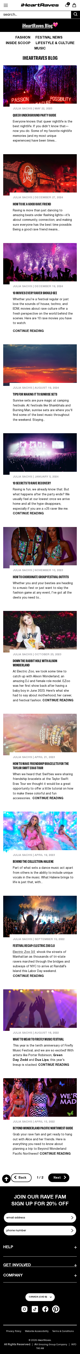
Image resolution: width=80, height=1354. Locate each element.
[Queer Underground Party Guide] (40, 86)
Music (40, 48)
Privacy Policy (13, 1331)
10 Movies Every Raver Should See (35, 293)
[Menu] (5, 5)
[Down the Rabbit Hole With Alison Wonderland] (40, 631)
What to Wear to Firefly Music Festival (38, 1039)
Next (58, 1177)
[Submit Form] (73, 1217)
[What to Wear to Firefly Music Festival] (40, 1010)
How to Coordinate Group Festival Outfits (41, 577)
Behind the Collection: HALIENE (33, 861)
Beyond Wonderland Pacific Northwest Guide (43, 1128)
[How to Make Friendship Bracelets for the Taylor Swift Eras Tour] (40, 734)
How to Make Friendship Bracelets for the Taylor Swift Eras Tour (41, 765)
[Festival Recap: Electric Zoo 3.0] (40, 916)
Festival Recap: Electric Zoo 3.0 (34, 945)
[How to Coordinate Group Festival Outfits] (40, 548)
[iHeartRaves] (40, 5)
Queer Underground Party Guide (34, 115)
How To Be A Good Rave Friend (32, 204)
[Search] (75, 15)
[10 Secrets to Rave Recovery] (40, 454)
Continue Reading (28, 331)
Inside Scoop (18, 43)
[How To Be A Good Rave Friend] (40, 175)
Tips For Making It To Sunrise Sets (35, 394)
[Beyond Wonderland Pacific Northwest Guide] (40, 1099)
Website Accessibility (37, 1331)
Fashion (22, 37)
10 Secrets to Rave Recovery (32, 483)
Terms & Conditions (63, 1331)
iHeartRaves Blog (37, 25)
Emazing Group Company (53, 1344)
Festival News (49, 37)
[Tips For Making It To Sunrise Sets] (40, 365)
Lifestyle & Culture (55, 43)
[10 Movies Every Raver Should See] (40, 264)
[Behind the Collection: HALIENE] (40, 832)
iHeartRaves (44, 1340)
